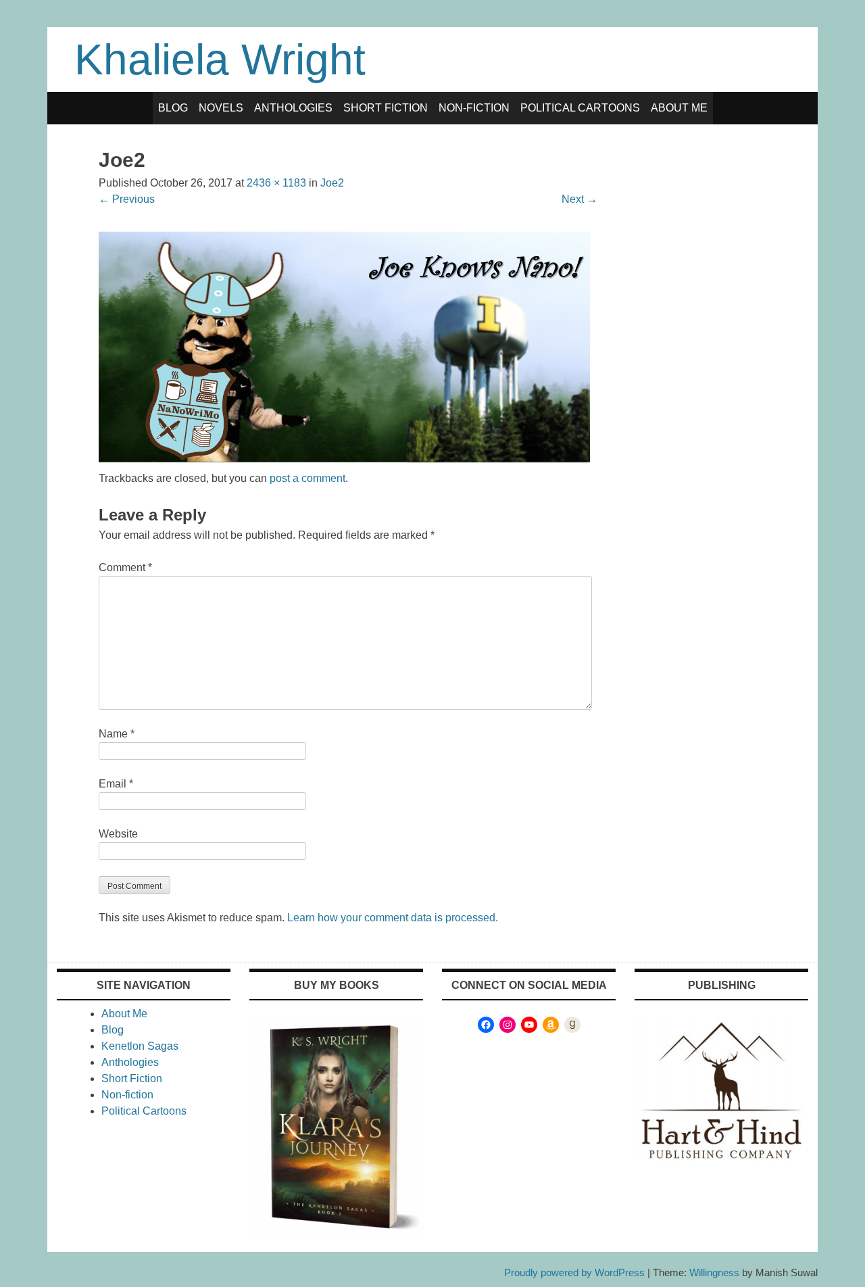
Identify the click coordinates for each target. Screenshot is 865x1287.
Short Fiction (385, 108)
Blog (173, 108)
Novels (221, 108)
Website (118, 834)
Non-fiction (474, 108)
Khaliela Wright (220, 59)
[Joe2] (348, 462)
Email (116, 784)
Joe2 (332, 183)
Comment (125, 567)
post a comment (307, 478)
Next (579, 199)
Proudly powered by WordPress (574, 1272)
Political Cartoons (580, 108)
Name (116, 733)
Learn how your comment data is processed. (392, 917)
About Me (679, 108)
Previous (127, 199)
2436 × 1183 (276, 183)
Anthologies (293, 108)
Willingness (714, 1272)
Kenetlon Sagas (139, 1046)
